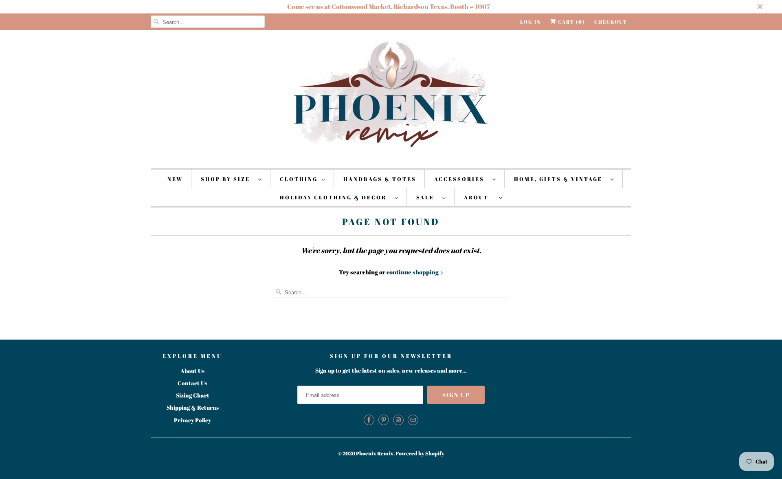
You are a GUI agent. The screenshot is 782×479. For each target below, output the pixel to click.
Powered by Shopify (419, 453)
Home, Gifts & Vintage (560, 179)
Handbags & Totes (379, 179)
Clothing (299, 179)
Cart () (570, 21)
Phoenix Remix (374, 453)
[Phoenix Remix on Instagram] (398, 420)
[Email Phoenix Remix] (413, 420)
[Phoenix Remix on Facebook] (369, 420)
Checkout (610, 21)
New (175, 179)
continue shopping (413, 272)
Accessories (461, 179)
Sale (427, 197)
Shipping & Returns (193, 407)
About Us (192, 371)
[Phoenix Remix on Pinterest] (383, 420)
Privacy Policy (192, 420)
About (479, 197)
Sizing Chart (192, 395)
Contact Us (192, 383)
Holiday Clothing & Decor (335, 197)
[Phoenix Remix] (391, 98)
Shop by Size (227, 179)
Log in (530, 21)
